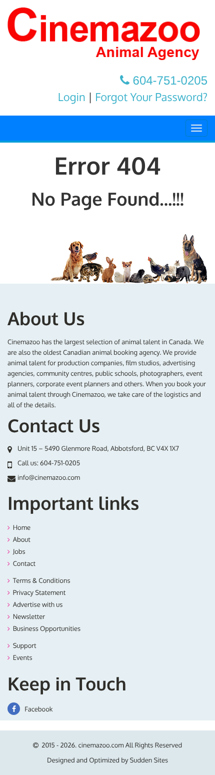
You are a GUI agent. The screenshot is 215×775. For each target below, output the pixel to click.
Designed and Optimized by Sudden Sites (107, 760)
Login (72, 97)
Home (21, 528)
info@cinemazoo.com (49, 478)
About (21, 540)
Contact (24, 564)
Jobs (19, 552)
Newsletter (29, 617)
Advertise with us (38, 605)
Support (24, 646)
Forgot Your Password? (151, 97)
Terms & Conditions (41, 581)
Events (22, 658)
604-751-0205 (60, 463)
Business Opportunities (46, 629)
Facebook (37, 709)
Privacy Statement (39, 593)
